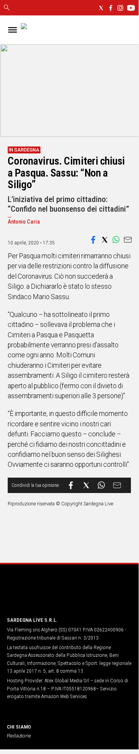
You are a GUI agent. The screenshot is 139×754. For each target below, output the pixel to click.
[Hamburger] (12, 29)
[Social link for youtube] (131, 8)
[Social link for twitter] (101, 8)
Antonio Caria (24, 222)
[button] (93, 240)
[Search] (7, 8)
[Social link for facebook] (111, 8)
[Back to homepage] (47, 595)
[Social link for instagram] (120, 8)
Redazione (19, 735)
